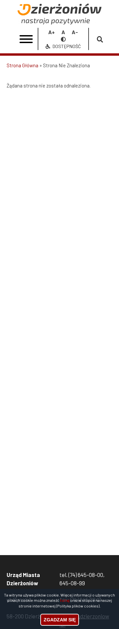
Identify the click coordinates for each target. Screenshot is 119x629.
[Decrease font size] (75, 32)
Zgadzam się (60, 619)
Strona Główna (22, 65)
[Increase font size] (51, 32)
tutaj (64, 600)
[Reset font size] (63, 32)
